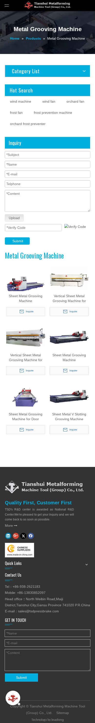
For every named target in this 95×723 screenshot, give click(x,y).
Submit (17, 241)
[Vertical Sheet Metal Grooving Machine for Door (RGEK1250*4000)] (69, 280)
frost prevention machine (53, 113)
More (11, 525)
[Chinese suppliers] (19, 550)
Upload (14, 218)
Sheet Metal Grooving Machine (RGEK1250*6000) (25, 298)
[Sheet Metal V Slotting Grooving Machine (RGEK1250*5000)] (69, 396)
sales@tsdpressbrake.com (38, 611)
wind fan (48, 101)
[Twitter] (23, 536)
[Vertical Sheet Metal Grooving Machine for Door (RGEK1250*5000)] (25, 337)
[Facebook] (31, 536)
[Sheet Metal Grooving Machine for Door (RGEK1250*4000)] (25, 396)
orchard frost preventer (28, 124)
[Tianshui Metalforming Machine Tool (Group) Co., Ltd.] (44, 486)
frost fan (16, 113)
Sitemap (62, 713)
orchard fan (75, 101)
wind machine (20, 101)
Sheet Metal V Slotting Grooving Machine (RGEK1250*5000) (69, 416)
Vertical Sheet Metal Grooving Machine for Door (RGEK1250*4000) (69, 298)
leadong (57, 720)
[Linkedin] (8, 536)
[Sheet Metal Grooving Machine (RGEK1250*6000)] (25, 284)
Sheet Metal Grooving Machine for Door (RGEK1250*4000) (25, 416)
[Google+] (16, 536)
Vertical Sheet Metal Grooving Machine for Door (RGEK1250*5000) (25, 357)
